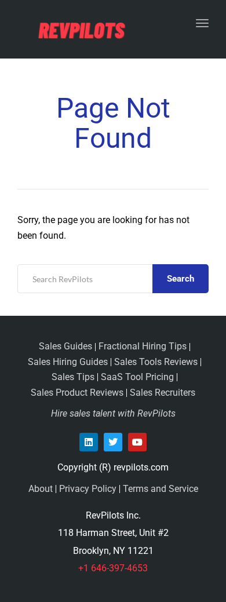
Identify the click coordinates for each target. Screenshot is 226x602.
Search (180, 278)
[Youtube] (137, 442)
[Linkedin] (88, 442)
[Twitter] (113, 442)
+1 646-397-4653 (113, 568)
